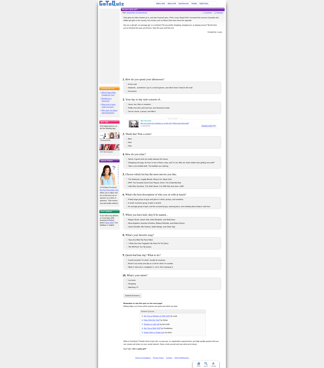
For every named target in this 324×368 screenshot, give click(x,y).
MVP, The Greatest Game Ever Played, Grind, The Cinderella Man (154, 183)
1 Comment (208, 13)
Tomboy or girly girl (151, 324)
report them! (109, 223)
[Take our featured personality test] (109, 174)
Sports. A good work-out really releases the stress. (148, 159)
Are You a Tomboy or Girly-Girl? (157, 316)
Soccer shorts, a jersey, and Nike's (142, 111)
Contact (169, 358)
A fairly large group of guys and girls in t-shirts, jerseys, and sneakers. (156, 199)
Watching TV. (133, 287)
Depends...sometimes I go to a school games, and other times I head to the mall (160, 88)
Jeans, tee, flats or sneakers (139, 104)
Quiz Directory (183, 3)
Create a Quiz (207, 126)
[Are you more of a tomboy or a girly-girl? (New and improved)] (134, 123)
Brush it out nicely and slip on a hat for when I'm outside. (150, 263)
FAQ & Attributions (181, 358)
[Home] (111, 3)
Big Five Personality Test (109, 190)
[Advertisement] (173, 55)
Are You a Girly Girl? (152, 328)
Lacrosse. (132, 280)
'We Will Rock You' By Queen (139, 247)
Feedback (219, 13)
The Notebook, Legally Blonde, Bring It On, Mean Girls (150, 179)
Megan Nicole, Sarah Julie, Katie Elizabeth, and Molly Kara (151, 220)
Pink (130, 146)
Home (198, 366)
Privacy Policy (158, 358)
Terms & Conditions (143, 358)
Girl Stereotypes (141, 13)
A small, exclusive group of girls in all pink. (145, 203)
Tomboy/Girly (130, 13)
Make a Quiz (160, 3)
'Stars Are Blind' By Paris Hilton (140, 240)
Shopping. (132, 284)
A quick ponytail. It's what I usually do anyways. (147, 260)
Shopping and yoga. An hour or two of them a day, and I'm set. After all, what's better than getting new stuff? (171, 163)
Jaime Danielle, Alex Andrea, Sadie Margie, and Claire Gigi (151, 227)
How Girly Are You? (152, 320)
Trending (213, 366)
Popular (194, 3)
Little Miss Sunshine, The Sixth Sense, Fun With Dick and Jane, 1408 (156, 186)
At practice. (132, 91)
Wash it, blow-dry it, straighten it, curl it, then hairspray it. (150, 267)
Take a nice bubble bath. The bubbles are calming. (148, 166)
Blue (130, 139)
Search (206, 366)
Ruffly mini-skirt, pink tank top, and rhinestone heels (149, 108)
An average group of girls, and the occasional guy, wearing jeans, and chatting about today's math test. (169, 206)
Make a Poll (172, 3)
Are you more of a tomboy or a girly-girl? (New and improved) (164, 123)
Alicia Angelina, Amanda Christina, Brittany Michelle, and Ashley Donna (156, 223)
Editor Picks (204, 3)
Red (129, 142)
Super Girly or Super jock (154, 332)
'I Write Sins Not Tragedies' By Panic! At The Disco (148, 243)
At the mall (132, 84)
